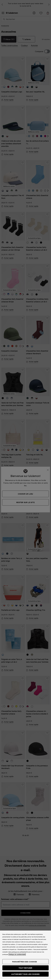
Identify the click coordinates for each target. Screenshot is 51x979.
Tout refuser (25, 968)
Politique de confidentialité (17, 954)
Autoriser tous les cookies (25, 974)
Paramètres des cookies (24, 961)
